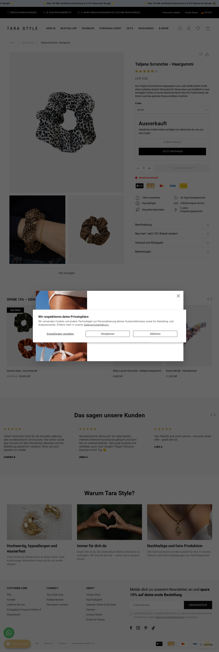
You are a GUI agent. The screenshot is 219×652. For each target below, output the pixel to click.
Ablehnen (155, 333)
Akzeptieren (107, 333)
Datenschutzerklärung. (96, 324)
